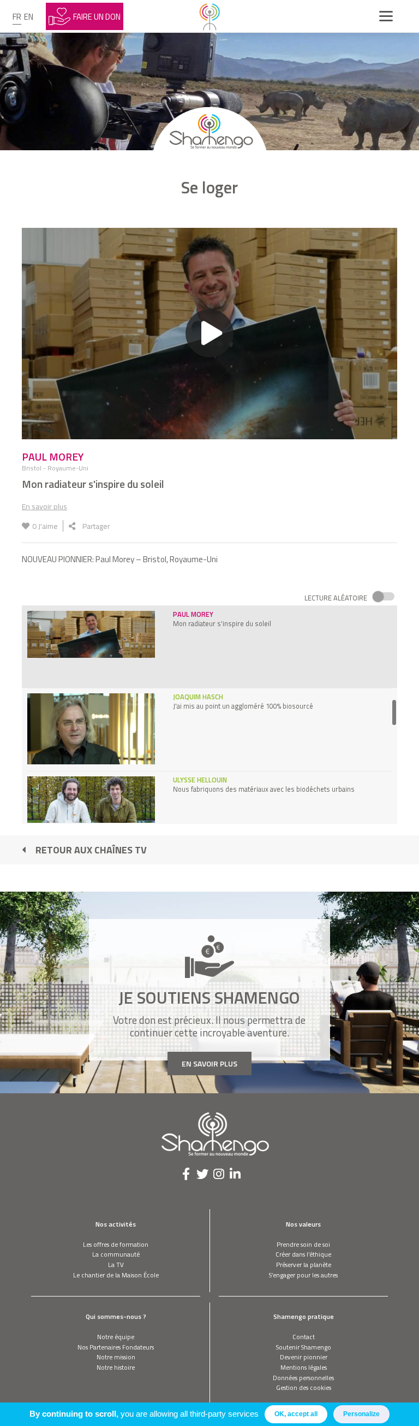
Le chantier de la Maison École (116, 1275)
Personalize (361, 1414)
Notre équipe (115, 1336)
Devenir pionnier (303, 1357)
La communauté (116, 1254)
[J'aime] (25, 526)
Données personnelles (303, 1377)
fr (17, 16)
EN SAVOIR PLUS (209, 1063)
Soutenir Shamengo (303, 1347)
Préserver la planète (303, 1264)
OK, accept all (296, 1414)
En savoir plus (44, 506)
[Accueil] (209, 16)
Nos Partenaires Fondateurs (115, 1347)
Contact (303, 1336)
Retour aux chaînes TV (91, 849)
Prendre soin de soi (303, 1244)
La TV (116, 1264)
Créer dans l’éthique (303, 1254)
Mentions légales (303, 1367)
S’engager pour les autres (303, 1275)
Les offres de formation (115, 1244)
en (28, 16)
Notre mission (116, 1357)
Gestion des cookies (303, 1387)
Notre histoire (116, 1367)
